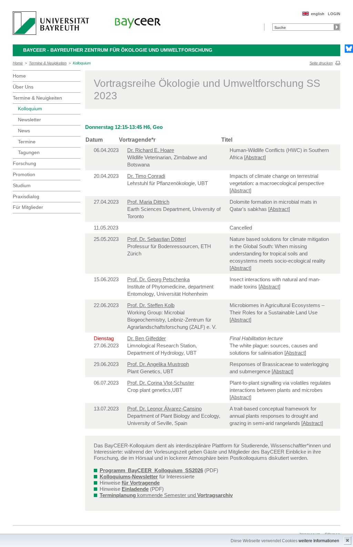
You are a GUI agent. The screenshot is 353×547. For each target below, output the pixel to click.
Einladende (135, 489)
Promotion (24, 174)
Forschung (24, 163)
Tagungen (29, 152)
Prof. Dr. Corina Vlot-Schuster (160, 383)
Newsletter (29, 119)
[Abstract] (255, 157)
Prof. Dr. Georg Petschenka (158, 279)
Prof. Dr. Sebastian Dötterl (156, 239)
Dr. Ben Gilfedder (146, 338)
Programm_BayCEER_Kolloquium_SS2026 (151, 470)
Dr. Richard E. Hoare (150, 150)
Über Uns (23, 87)
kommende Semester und (166, 495)
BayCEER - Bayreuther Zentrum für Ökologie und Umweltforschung (117, 50)
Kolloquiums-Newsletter (129, 476)
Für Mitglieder (28, 207)
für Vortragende (141, 483)
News (24, 130)
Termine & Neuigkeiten (48, 63)
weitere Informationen (319, 540)
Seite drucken (321, 63)
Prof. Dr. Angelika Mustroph (158, 364)
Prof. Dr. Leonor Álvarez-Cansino (164, 409)
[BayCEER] (137, 21)
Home (18, 63)
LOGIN (334, 14)
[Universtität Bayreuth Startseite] (51, 23)
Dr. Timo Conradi (146, 176)
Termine (27, 141)
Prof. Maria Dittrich (148, 202)
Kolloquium (82, 63)
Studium (22, 185)
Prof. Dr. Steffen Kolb (150, 305)
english (317, 14)
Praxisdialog (26, 196)
